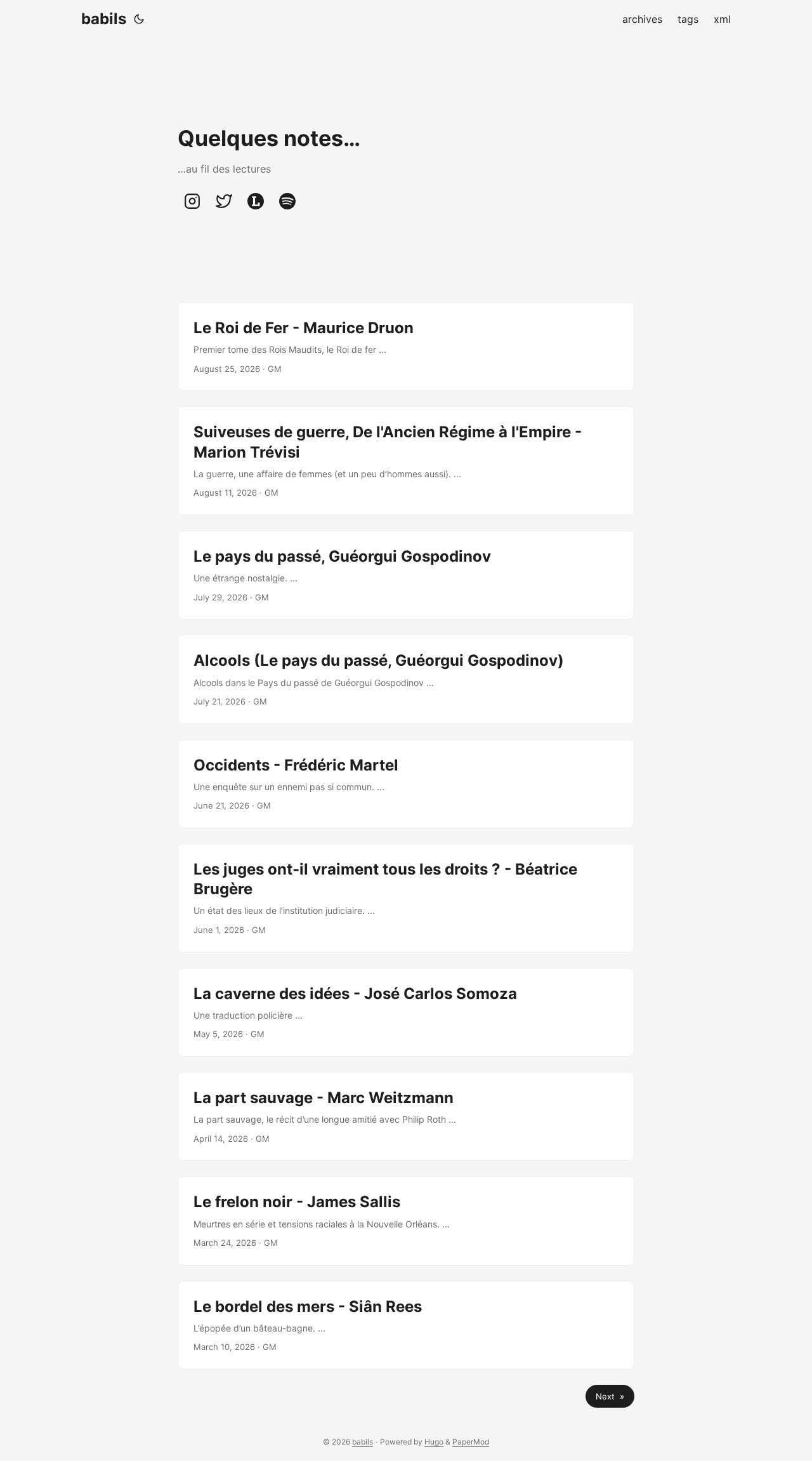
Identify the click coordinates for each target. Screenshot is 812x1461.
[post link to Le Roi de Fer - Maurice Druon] (406, 346)
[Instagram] (192, 201)
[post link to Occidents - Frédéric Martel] (406, 784)
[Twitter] (224, 201)
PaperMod (470, 1441)
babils (103, 19)
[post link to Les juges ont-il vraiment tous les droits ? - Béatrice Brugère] (406, 898)
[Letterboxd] (255, 201)
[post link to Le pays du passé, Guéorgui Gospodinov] (406, 575)
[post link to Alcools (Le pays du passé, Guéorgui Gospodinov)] (406, 679)
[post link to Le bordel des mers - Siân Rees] (406, 1325)
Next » (610, 1396)
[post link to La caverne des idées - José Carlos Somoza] (406, 1012)
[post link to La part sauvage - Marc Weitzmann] (406, 1116)
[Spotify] (287, 201)
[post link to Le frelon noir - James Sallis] (406, 1220)
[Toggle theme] (139, 19)
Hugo (433, 1441)
